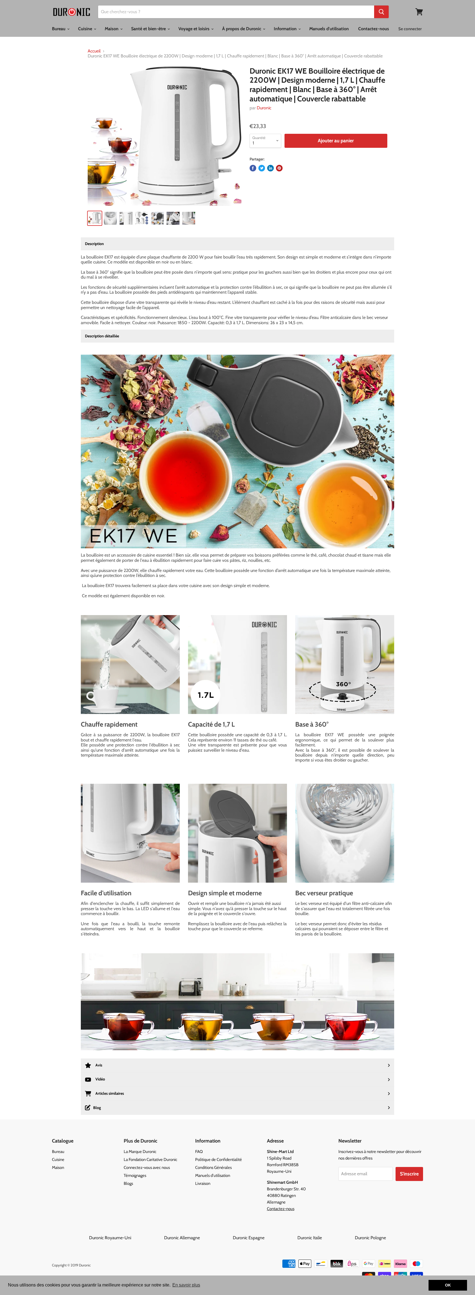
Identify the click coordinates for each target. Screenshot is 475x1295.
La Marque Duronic (140, 1151)
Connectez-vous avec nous (147, 1167)
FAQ (199, 1151)
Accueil (94, 51)
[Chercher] (381, 11)
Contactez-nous (373, 28)
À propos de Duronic (242, 28)
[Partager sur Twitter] (261, 168)
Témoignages (135, 1175)
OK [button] (448, 1285)
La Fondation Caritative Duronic (150, 1159)
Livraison (202, 1183)
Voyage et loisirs (194, 28)
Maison (112, 28)
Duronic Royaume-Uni (126, 1237)
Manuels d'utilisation (329, 28)
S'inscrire (409, 1174)
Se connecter (410, 28)
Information (286, 28)
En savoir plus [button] (186, 1285)
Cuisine (85, 28)
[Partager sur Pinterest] (279, 168)
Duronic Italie (325, 1237)
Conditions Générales (213, 1167)
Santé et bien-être (149, 28)
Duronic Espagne (264, 1237)
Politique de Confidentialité (218, 1159)
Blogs (128, 1183)
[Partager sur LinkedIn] (270, 168)
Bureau (59, 28)
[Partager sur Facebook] (253, 168)
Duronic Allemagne (198, 1237)
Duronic (264, 107)
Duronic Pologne (370, 1237)
